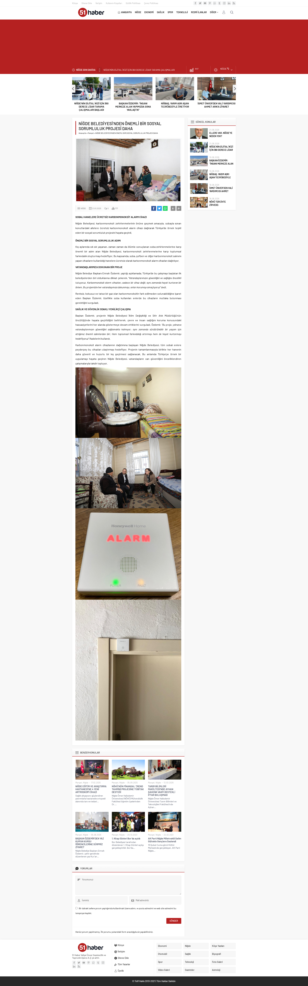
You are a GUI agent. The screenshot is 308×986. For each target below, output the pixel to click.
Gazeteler (189, 970)
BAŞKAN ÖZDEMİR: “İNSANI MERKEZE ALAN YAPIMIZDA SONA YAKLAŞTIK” (140, 69)
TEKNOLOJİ (182, 12)
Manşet (91, 133)
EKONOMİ (149, 12)
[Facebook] (195, 3)
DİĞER (213, 12)
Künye (75, 3)
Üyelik (121, 970)
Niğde (83, 208)
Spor (160, 962)
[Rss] (234, 3)
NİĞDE (138, 12)
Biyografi (216, 954)
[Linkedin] (229, 3)
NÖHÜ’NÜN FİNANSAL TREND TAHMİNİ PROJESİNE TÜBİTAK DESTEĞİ (128, 789)
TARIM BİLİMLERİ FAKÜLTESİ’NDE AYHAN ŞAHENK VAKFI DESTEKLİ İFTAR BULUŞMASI (161, 790)
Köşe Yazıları (218, 946)
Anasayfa (82, 133)
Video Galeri (164, 970)
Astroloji (216, 970)
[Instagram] (224, 3)
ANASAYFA (126, 12)
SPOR (170, 12)
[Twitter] (200, 3)
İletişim (99, 3)
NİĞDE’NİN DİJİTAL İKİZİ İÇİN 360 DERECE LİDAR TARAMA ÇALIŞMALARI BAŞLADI (91, 106)
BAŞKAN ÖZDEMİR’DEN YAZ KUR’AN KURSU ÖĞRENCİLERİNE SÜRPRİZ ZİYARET (89, 843)
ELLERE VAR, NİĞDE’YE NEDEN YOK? (220, 134)
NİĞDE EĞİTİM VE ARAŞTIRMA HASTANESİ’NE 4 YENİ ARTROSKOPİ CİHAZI (91, 789)
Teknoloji (189, 962)
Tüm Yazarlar (124, 964)
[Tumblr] (219, 3)
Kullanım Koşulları (114, 3)
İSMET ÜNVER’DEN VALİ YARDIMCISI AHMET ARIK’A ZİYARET (216, 105)
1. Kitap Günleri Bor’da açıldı (126, 838)
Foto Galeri (217, 962)
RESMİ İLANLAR (199, 12)
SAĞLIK (160, 12)
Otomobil (162, 954)
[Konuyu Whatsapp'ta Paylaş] (165, 208)
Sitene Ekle (86, 3)
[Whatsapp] (215, 3)
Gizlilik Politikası (133, 3)
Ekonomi (162, 946)
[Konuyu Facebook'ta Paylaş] (153, 208)
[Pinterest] (210, 3)
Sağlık (188, 954)
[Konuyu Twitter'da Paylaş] (159, 208)
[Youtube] (205, 3)
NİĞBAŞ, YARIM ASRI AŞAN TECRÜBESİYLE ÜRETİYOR (175, 105)
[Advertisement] (154, 42)
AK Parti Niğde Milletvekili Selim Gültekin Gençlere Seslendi (164, 840)
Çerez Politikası (151, 3)
